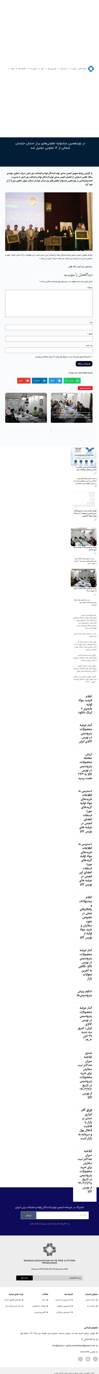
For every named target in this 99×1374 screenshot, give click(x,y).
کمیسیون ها (52, 69)
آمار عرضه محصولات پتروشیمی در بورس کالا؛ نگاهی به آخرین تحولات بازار (85, 964)
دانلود (12, 69)
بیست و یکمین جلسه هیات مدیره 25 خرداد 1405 (85, 589)
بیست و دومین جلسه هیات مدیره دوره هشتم (85, 548)
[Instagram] (80, 1359)
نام (91, 322)
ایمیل (90, 334)
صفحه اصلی (82, 69)
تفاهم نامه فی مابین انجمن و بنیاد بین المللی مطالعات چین (86, 468)
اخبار (42, 69)
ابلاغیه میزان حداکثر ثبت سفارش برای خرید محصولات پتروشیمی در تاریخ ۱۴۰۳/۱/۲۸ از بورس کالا (85, 1171)
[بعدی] (51, 431)
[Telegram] (88, 1359)
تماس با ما (33, 69)
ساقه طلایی (72, 267)
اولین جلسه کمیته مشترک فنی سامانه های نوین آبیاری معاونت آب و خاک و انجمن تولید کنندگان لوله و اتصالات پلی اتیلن (85, 646)
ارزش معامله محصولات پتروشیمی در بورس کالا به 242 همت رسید (85, 766)
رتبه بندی (63, 69)
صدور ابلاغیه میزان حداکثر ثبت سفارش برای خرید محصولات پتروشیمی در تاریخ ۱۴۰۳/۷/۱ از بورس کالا (85, 1075)
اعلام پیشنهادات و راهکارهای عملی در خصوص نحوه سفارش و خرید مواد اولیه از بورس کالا (85, 917)
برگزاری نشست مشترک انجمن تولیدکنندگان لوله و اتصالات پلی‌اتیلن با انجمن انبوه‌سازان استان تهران (85, 669)
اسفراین (87, 267)
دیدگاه (90, 288)
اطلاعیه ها (22, 69)
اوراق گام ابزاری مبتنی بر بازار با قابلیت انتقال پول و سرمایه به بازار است (85, 1124)
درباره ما (73, 69)
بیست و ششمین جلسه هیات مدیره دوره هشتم (30, 419)
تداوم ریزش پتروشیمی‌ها (84, 993)
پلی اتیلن (80, 267)
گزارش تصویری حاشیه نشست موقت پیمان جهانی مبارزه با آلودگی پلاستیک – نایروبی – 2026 (85, 679)
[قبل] (47, 431)
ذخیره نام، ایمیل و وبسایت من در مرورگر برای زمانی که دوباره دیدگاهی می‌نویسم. (62, 357)
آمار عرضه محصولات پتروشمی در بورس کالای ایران (85, 733)
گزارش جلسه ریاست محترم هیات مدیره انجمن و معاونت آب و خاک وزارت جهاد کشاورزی (85, 513)
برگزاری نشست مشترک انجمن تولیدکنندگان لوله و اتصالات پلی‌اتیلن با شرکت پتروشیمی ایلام (85, 658)
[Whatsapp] (95, 1359)
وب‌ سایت (89, 345)
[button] (72, 381)
